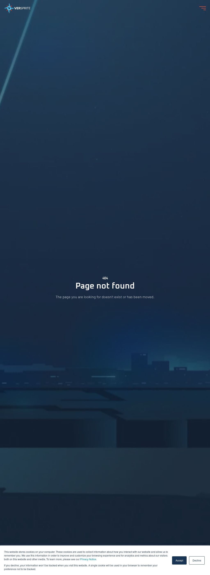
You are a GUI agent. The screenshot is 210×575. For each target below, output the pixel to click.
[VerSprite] (17, 9)
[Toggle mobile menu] (202, 8)
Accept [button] (179, 560)
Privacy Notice (88, 559)
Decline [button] (197, 560)
